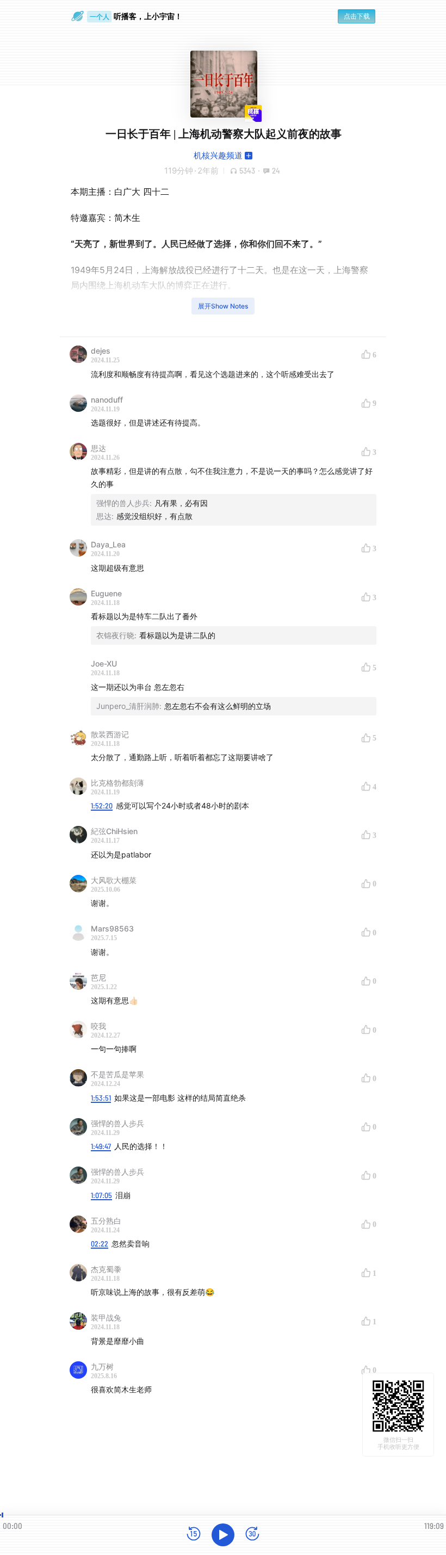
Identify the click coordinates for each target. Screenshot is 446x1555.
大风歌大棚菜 (114, 880)
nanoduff (107, 399)
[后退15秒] (193, 1534)
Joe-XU (104, 663)
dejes (100, 350)
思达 (98, 448)
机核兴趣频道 (218, 155)
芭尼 (98, 977)
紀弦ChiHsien (114, 831)
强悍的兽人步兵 (117, 1123)
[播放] (223, 1534)
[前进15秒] (252, 1534)
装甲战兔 (106, 1317)
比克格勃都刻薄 (117, 782)
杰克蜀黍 (106, 1269)
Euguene (106, 593)
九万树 (102, 1366)
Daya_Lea (108, 544)
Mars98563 (112, 928)
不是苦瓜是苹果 (117, 1074)
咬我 (98, 1026)
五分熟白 (106, 1220)
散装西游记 (110, 734)
